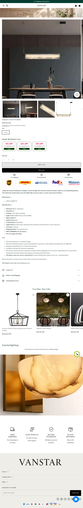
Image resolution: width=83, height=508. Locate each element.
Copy (9, 148)
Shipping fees (5, 125)
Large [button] (5, 132)
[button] (3, 5)
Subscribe (75, 493)
